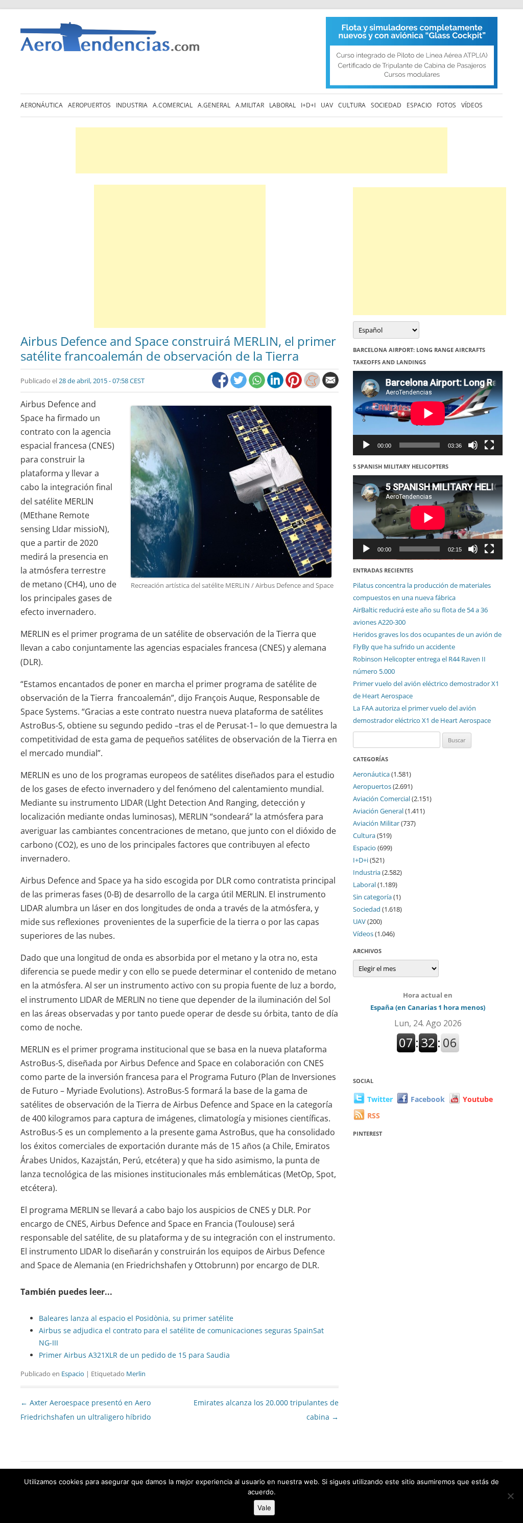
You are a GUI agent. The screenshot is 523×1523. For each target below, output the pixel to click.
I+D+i (308, 105)
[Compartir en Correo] (330, 385)
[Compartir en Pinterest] (295, 385)
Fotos (446, 105)
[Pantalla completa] (489, 445)
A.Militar (249, 105)
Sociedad (386, 105)
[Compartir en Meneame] (313, 385)
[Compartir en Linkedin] (276, 385)
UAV (327, 105)
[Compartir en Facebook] (221, 385)
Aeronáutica (41, 105)
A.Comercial (173, 105)
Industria (132, 105)
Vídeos (472, 105)
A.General (214, 105)
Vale (264, 1508)
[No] (510, 1496)
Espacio (419, 105)
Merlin (136, 1373)
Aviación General (378, 810)
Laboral (282, 105)
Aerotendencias (109, 41)
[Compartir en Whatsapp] (258, 385)
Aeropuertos (89, 105)
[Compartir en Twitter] (239, 385)
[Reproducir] (366, 445)
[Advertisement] (261, 150)
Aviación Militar (376, 823)
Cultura (352, 105)
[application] (428, 413)
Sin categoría (372, 896)
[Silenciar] (473, 445)
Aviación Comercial (381, 798)
